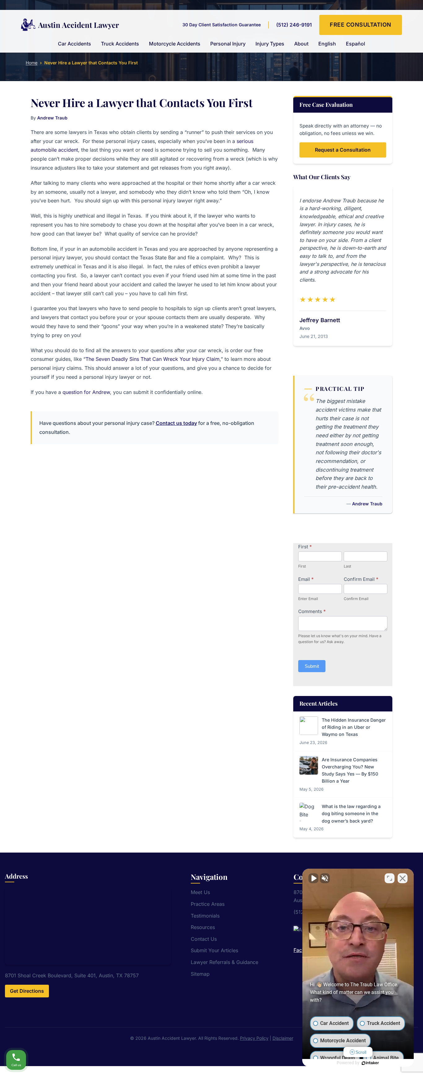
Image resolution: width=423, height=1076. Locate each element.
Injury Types (269, 44)
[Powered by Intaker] (370, 1063)
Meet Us (200, 892)
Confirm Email (361, 579)
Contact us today (176, 423)
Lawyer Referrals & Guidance (224, 962)
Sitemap (200, 974)
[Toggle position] (390, 878)
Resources (203, 927)
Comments (312, 611)
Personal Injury (228, 44)
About (301, 44)
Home (31, 62)
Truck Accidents (120, 44)
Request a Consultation (343, 150)
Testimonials (205, 916)
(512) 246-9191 (294, 25)
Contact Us (204, 939)
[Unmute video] (313, 878)
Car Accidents (74, 44)
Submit (312, 666)
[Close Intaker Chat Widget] (403, 878)
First (305, 547)
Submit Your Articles (214, 950)
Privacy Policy (254, 1038)
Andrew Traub (52, 117)
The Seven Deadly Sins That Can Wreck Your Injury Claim (152, 359)
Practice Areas (208, 904)
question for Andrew (86, 392)
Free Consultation (360, 24)
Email (306, 579)
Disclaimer (283, 1038)
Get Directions (27, 991)
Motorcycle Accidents (174, 44)
